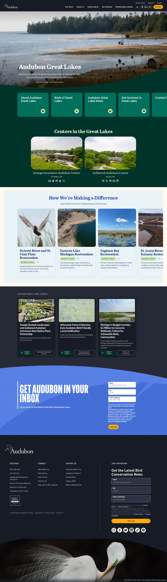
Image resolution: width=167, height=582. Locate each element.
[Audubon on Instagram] (113, 530)
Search (137, 7)
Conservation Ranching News (84, 353)
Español (159, 3)
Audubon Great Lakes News (98, 99)
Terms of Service (129, 406)
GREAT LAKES (28, 262)
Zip (110, 390)
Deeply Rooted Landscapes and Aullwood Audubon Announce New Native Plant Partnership (36, 327)
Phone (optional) (114, 398)
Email (111, 383)
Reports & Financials (18, 487)
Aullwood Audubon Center (44, 353)
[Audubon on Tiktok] (137, 530)
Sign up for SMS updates (48, 485)
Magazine (151, 3)
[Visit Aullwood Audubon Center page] (110, 160)
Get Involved (107, 7)
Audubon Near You (73, 469)
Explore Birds (93, 7)
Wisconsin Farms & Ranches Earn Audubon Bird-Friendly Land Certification (77, 327)
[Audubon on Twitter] (125, 530)
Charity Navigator (15, 500)
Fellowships (42, 473)
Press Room (42, 477)
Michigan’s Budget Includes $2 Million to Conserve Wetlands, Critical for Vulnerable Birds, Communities (117, 327)
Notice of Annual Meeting (20, 483)
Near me (147, 7)
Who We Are (15, 469)
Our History (14, 473)
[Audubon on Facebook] (119, 530)
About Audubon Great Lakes (31, 99)
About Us (80, 7)
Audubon (11, 6)
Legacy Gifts (71, 481)
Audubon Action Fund (19, 491)
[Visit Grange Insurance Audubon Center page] (56, 160)
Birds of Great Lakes (63, 99)
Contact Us (42, 481)
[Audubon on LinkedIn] (131, 530)
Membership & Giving (124, 7)
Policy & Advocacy (126, 353)
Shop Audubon (140, 3)
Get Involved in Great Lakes (131, 99)
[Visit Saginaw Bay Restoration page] (117, 243)
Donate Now (71, 477)
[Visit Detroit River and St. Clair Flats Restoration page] (36, 243)
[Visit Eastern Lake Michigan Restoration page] (77, 243)
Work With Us (43, 469)
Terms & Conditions (121, 421)
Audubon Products (73, 473)
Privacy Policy (117, 406)
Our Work (69, 7)
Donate (158, 7)
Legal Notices (39, 513)
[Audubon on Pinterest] (143, 530)
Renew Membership (74, 485)
